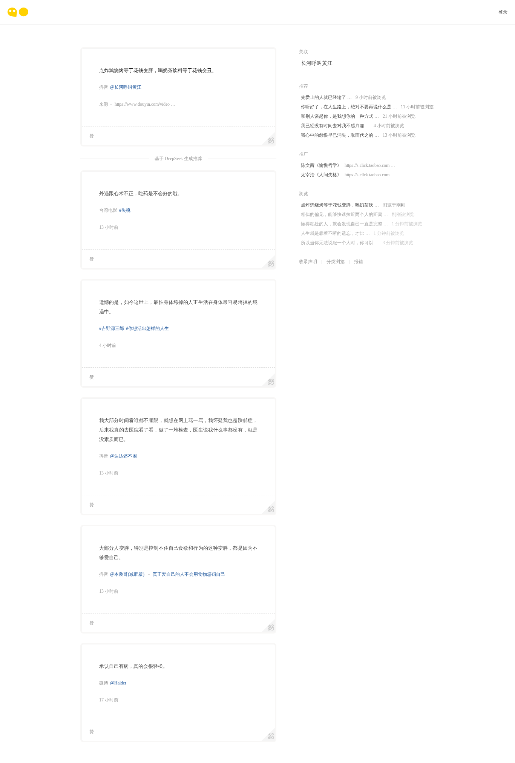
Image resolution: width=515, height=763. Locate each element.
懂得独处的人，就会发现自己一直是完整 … (361, 224)
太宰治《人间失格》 (348, 174)
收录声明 (308, 261)
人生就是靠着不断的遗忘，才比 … (352, 233)
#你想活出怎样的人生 (147, 328)
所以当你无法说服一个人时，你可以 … (357, 242)
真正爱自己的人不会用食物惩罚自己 (189, 574)
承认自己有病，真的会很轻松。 (133, 666)
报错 (358, 261)
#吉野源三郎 (111, 328)
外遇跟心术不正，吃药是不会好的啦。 (140, 193)
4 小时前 (107, 345)
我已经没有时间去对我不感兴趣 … (352, 125)
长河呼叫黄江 (317, 63)
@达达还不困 (123, 456)
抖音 (103, 87)
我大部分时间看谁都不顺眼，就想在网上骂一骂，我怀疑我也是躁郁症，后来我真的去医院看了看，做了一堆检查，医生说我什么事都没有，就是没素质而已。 (178, 430)
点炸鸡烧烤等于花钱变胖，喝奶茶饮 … (353, 205)
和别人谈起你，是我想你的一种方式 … (358, 116)
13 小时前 (108, 227)
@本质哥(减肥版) (127, 574)
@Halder (118, 683)
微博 (103, 683)
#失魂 (124, 210)
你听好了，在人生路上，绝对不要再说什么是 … (367, 106)
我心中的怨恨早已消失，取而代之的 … (358, 135)
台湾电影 (108, 210)
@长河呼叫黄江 (125, 87)
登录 (502, 12)
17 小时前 (108, 700)
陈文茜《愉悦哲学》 (348, 165)
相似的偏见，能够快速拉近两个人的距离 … (357, 214)
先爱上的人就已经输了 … (343, 97)
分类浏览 (335, 261)
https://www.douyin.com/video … (145, 104)
